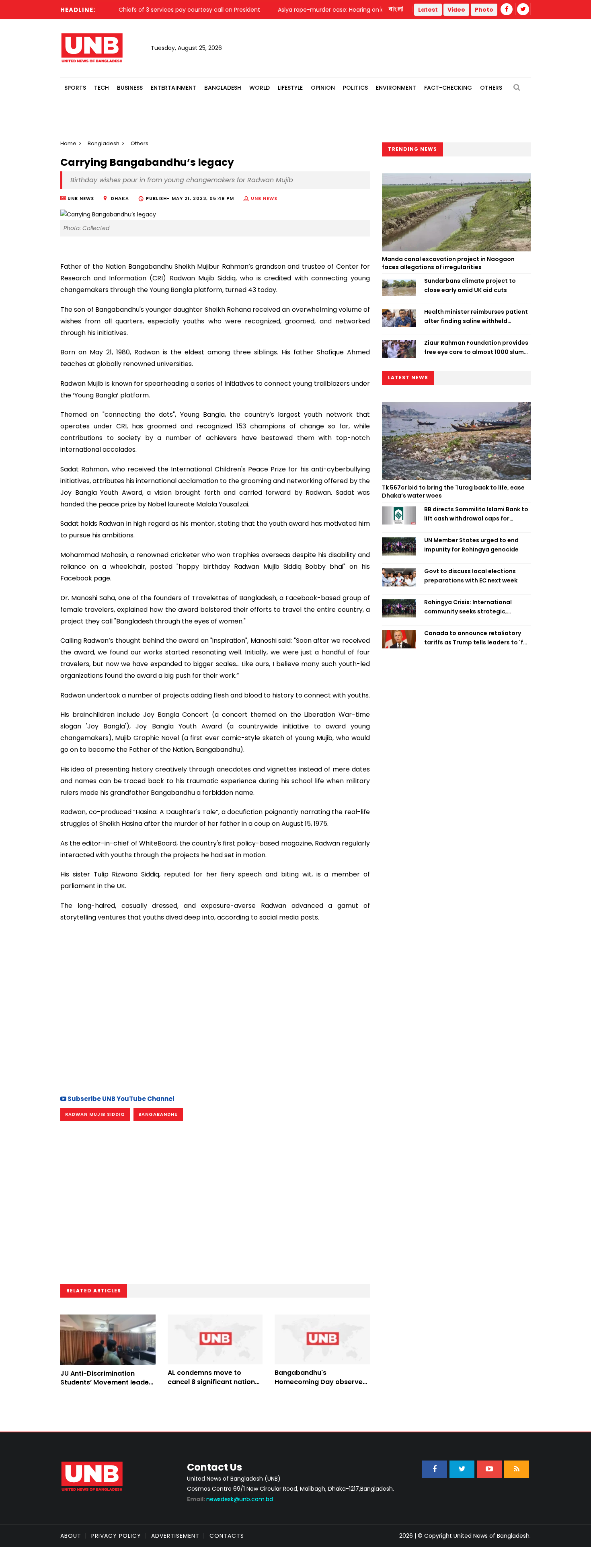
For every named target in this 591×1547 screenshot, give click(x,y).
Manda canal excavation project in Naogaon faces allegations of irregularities (448, 263)
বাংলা (396, 9)
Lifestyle (290, 88)
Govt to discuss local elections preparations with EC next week (470, 575)
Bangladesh (222, 88)
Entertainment (173, 88)
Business (130, 88)
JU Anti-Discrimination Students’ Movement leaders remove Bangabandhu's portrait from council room (107, 1387)
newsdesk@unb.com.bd (230, 1499)
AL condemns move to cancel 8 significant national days (214, 1381)
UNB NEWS (264, 198)
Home (68, 143)
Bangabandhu (158, 1114)
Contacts (226, 1536)
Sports (75, 88)
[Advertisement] (215, 1017)
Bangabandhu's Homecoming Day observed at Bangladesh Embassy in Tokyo (321, 1386)
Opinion (323, 88)
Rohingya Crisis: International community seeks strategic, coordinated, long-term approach (475, 607)
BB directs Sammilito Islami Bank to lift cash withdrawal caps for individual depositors (476, 514)
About (70, 1536)
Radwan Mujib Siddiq (95, 1114)
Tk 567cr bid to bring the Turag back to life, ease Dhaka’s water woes (453, 491)
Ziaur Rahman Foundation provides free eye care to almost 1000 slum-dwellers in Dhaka (476, 347)
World (259, 88)
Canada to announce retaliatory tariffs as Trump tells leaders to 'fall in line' (477, 638)
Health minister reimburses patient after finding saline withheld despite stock (476, 316)
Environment (396, 88)
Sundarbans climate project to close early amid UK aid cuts (470, 285)
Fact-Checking (448, 88)
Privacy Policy (116, 1536)
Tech (101, 88)
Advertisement (175, 1536)
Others (491, 88)
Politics (355, 88)
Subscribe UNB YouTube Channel (120, 1098)
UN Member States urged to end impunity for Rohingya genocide (471, 544)
